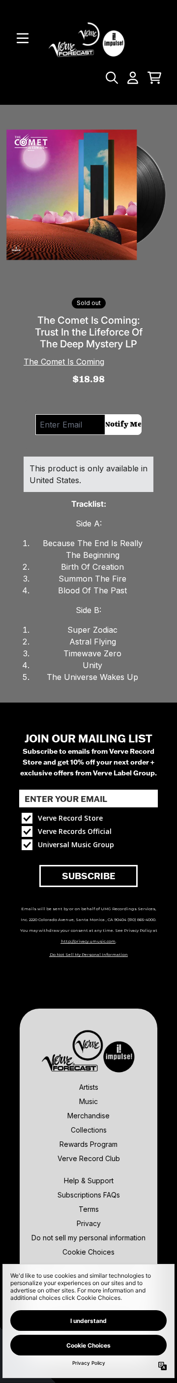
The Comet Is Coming (64, 362)
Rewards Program (88, 1144)
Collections (89, 1130)
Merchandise (88, 1115)
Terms (89, 1209)
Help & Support (89, 1180)
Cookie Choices (88, 1252)
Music (88, 1101)
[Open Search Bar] (111, 78)
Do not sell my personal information (88, 1237)
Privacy (89, 1223)
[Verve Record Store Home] (88, 38)
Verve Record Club (89, 1158)
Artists (88, 1087)
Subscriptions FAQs (89, 1195)
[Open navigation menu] (22, 38)
